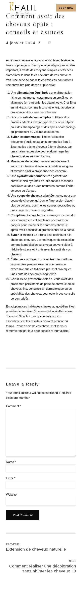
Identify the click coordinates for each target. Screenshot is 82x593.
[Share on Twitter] (17, 353)
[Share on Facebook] (9, 353)
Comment (13, 406)
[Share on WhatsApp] (33, 353)
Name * (11, 462)
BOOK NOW (66, 8)
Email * (10, 478)
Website (11, 494)
